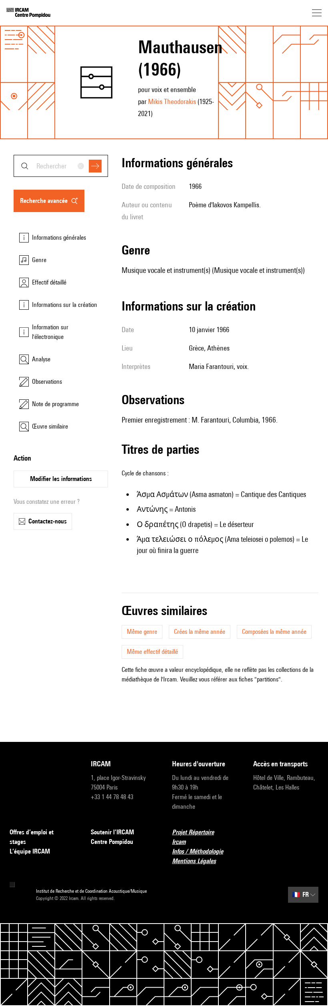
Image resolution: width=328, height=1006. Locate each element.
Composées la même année (274, 631)
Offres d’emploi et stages (32, 837)
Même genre (142, 631)
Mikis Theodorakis (172, 101)
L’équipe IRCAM (30, 851)
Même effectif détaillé (152, 651)
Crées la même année (199, 631)
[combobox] (61, 166)
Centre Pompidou (112, 842)
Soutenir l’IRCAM (112, 832)
